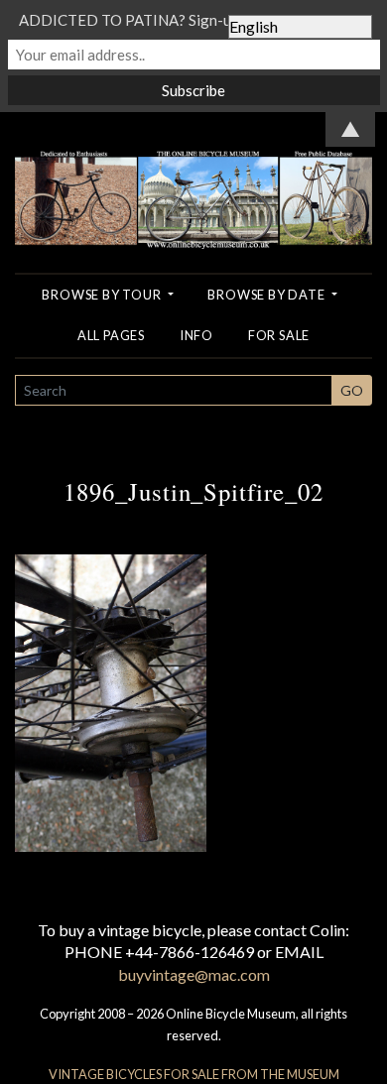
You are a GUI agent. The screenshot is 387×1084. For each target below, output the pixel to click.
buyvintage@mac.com (194, 974)
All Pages (111, 335)
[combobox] (173, 390)
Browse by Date (267, 294)
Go (351, 390)
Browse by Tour (103, 294)
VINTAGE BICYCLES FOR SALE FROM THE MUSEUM (194, 1074)
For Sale (279, 335)
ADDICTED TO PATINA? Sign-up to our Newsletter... (193, 20)
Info (196, 335)
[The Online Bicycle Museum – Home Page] (193, 178)
